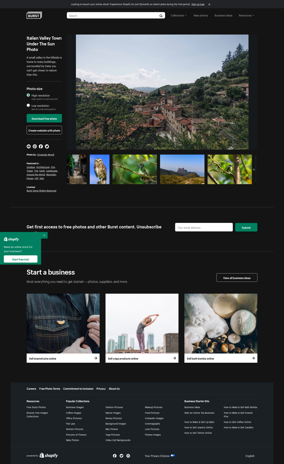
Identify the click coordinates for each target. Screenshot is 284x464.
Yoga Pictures (113, 434)
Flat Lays (70, 423)
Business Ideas (192, 407)
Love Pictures (152, 429)
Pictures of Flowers (76, 434)
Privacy (101, 388)
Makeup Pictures (153, 407)
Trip (36, 170)
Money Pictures (114, 418)
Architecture (43, 167)
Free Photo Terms (49, 388)
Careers (31, 388)
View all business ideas (237, 277)
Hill (36, 178)
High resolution (41, 95)
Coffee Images (73, 412)
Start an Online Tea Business (199, 412)
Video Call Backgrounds (118, 440)
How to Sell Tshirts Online (198, 432)
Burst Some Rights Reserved (41, 190)
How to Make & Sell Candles (238, 427)
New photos (201, 15)
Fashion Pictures (114, 407)
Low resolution (40, 105)
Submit (246, 227)
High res (134, 180)
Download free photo (44, 118)
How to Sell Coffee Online (237, 422)
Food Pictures (152, 412)
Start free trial (20, 259)
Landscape (51, 170)
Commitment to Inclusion (78, 388)
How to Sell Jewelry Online (198, 427)
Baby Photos (72, 440)
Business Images (75, 407)
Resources (245, 15)
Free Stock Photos (36, 407)
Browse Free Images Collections (37, 414)
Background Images (116, 423)
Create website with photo (44, 130)
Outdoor (31, 167)
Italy (42, 178)
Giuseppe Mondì (45, 154)
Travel (30, 170)
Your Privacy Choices (157, 455)
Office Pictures (74, 418)
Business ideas (223, 15)
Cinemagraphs (152, 423)
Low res (78, 180)
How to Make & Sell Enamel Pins (238, 414)
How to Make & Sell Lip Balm (199, 422)
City (53, 167)
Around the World (36, 174)
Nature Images (113, 412)
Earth (42, 170)
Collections (177, 15)
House (30, 178)
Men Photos (112, 429)
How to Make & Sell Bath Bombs (240, 407)
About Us (114, 388)
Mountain (51, 174)
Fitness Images (153, 434)
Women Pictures (74, 429)
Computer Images (154, 418)
